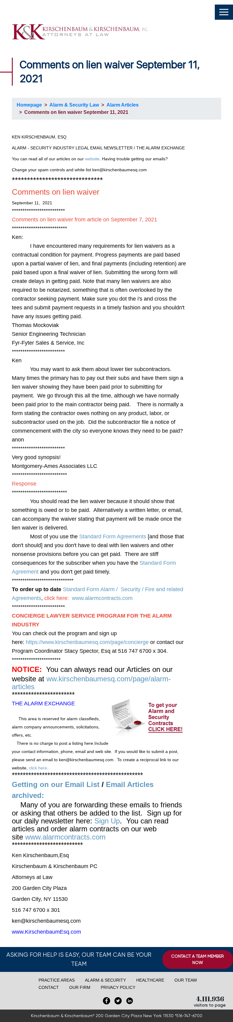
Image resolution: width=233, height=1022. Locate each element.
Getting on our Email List (56, 784)
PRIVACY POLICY (118, 987)
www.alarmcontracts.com (102, 598)
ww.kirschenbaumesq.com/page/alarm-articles (91, 683)
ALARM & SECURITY (105, 980)
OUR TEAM (185, 980)
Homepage (29, 104)
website (92, 158)
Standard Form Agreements (112, 536)
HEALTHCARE (150, 980)
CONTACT (49, 987)
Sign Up (107, 821)
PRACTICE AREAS (57, 980)
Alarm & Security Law (74, 104)
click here (38, 767)
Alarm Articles (122, 104)
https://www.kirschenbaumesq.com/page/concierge (87, 642)
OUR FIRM (79, 987)
